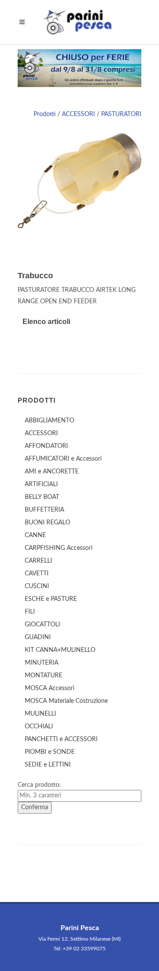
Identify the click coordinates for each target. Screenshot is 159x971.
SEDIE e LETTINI (48, 765)
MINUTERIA (41, 663)
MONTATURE (43, 676)
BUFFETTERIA (44, 510)
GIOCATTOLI (42, 625)
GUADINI (38, 637)
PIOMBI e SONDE (50, 752)
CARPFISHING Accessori (58, 548)
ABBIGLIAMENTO (49, 421)
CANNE (35, 535)
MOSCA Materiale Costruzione (66, 701)
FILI (30, 612)
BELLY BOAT (42, 497)
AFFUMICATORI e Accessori (63, 459)
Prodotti (45, 114)
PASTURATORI (121, 114)
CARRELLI (38, 561)
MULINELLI (40, 714)
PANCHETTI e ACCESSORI (61, 739)
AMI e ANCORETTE (52, 472)
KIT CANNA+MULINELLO (60, 650)
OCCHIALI (39, 727)
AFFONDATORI (46, 446)
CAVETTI (37, 574)
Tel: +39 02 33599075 (79, 948)
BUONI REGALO (47, 523)
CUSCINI (37, 586)
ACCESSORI (78, 114)
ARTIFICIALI (41, 484)
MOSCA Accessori (49, 688)
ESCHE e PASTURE (51, 599)
